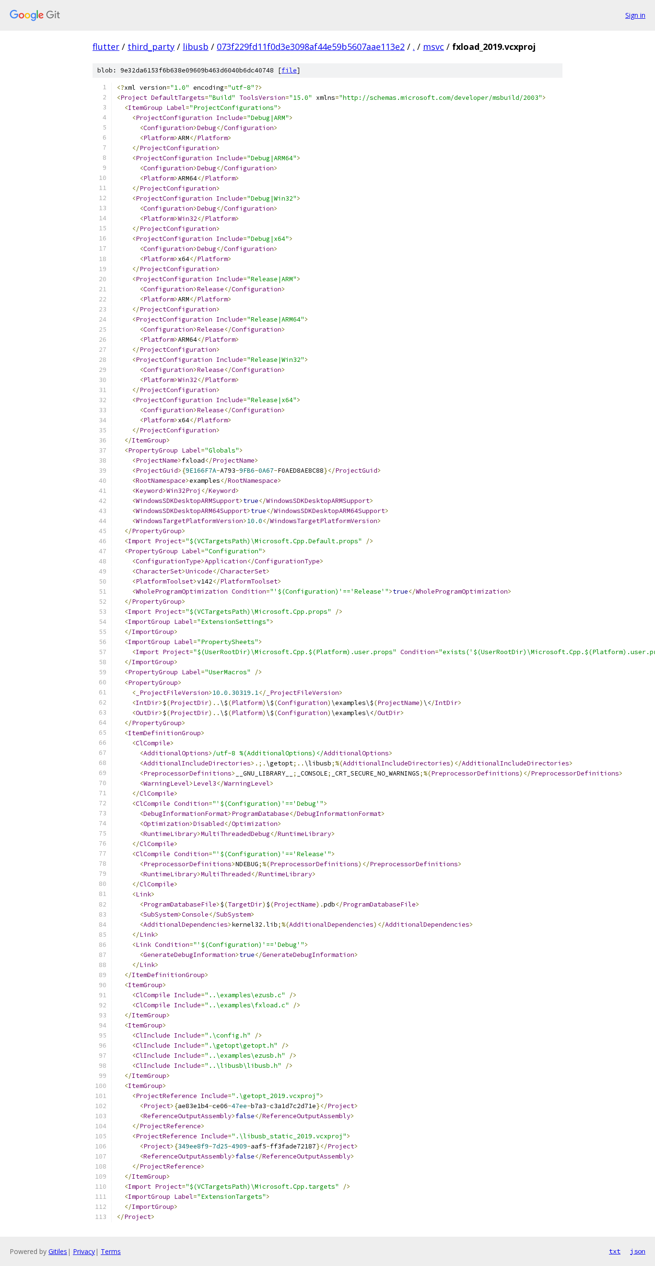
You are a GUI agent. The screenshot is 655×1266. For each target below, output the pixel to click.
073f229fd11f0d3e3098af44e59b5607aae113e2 (311, 46)
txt (614, 1251)
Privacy (84, 1251)
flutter (106, 46)
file (289, 70)
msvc (433, 46)
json (637, 1251)
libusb (196, 46)
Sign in (635, 15)
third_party (151, 46)
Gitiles (57, 1251)
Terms (111, 1251)
